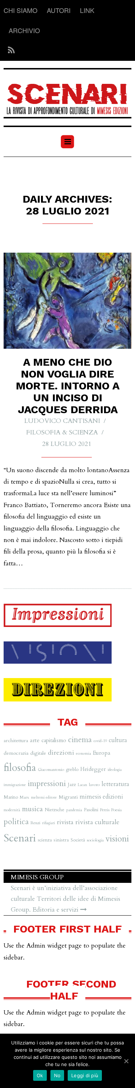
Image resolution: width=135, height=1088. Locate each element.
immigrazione (15, 784)
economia (83, 753)
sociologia (95, 840)
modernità (12, 810)
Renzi (35, 823)
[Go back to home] (67, 94)
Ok (40, 1075)
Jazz (72, 784)
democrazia (16, 753)
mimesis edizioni (101, 797)
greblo (72, 769)
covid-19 (100, 741)
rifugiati (48, 823)
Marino (11, 797)
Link (87, 10)
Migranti (68, 797)
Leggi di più (84, 1075)
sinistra (61, 839)
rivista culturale (97, 822)
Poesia (116, 810)
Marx (24, 797)
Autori (59, 10)
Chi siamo (20, 10)
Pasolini (91, 810)
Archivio (24, 30)
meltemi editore (44, 797)
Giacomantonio (51, 769)
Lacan (82, 784)
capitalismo (53, 740)
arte (35, 740)
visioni (117, 839)
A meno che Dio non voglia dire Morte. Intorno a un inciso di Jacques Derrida (68, 386)
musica (32, 809)
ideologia (115, 769)
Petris (104, 810)
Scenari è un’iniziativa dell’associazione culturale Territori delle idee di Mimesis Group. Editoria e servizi (65, 899)
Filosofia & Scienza (62, 432)
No (57, 1075)
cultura (118, 740)
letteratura (115, 784)
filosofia (20, 768)
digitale (38, 753)
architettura (16, 740)
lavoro (94, 784)
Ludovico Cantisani (62, 420)
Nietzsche (54, 810)
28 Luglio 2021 (66, 443)
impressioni (47, 783)
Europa (102, 753)
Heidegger (93, 769)
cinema (80, 740)
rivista (65, 822)
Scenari (20, 838)
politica (16, 822)
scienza (45, 840)
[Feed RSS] (9, 51)
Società (78, 840)
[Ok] (126, 1061)
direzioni (61, 752)
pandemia (74, 810)
